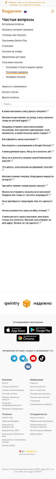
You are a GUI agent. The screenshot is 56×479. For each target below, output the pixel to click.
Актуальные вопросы (13, 24)
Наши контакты (37, 417)
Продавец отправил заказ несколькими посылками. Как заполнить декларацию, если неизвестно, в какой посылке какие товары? (26, 129)
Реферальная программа (41, 421)
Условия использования (13, 390)
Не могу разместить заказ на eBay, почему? (25, 210)
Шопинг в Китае (10, 92)
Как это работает (38, 390)
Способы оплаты (9, 393)
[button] (52, 11)
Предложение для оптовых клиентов (38, 425)
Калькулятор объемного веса (13, 435)
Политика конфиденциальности (12, 404)
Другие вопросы (10, 97)
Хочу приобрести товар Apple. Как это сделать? (27, 201)
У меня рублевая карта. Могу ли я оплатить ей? (27, 151)
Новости (34, 383)
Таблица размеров (10, 421)
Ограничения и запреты (41, 404)
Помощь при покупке (39, 397)
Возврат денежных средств (10, 398)
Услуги (5, 383)
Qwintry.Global (8, 445)
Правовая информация (12, 409)
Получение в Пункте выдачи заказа (24, 67)
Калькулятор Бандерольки (8, 425)
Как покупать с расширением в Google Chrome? (27, 145)
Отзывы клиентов (10, 386)
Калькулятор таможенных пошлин (14, 441)
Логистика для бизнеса (40, 430)
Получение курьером (17, 72)
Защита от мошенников (14, 86)
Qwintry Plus (7, 417)
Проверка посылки (16, 76)
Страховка (35, 401)
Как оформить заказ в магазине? (19, 139)
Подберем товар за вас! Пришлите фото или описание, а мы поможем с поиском (26, 3)
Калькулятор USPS (10, 430)
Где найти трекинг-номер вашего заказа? (23, 185)
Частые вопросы (37, 386)
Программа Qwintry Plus (14, 40)
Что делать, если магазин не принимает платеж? (27, 167)
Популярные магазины (40, 393)
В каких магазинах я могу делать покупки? (24, 111)
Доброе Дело (36, 434)
